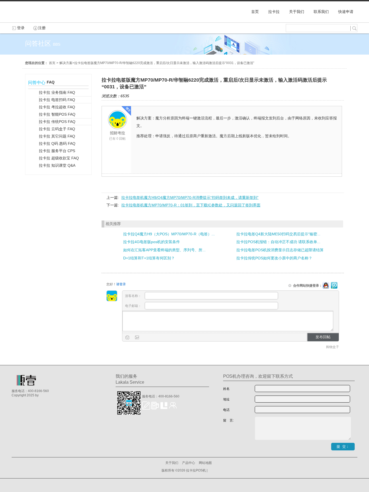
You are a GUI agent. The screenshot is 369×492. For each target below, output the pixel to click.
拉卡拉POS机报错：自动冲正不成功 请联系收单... (278, 242)
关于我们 (171, 463)
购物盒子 (332, 347)
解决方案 (65, 63)
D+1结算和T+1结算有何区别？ (149, 258)
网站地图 (205, 463)
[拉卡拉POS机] (39, 20)
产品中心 (188, 463)
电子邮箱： (133, 306)
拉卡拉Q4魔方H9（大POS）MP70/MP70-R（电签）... (169, 234)
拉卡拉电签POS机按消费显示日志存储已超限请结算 (280, 250)
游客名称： (133, 296)
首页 (52, 63)
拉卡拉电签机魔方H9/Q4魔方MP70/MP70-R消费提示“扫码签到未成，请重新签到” (190, 197)
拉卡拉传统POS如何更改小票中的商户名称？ (274, 258)
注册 (42, 28)
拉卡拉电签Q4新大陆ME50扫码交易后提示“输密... (278, 234)
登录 (21, 28)
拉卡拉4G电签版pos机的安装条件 (151, 242)
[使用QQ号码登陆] (325, 285)
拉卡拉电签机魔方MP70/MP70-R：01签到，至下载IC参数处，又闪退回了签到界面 (190, 205)
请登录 (121, 284)
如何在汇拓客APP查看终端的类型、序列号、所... (164, 250)
